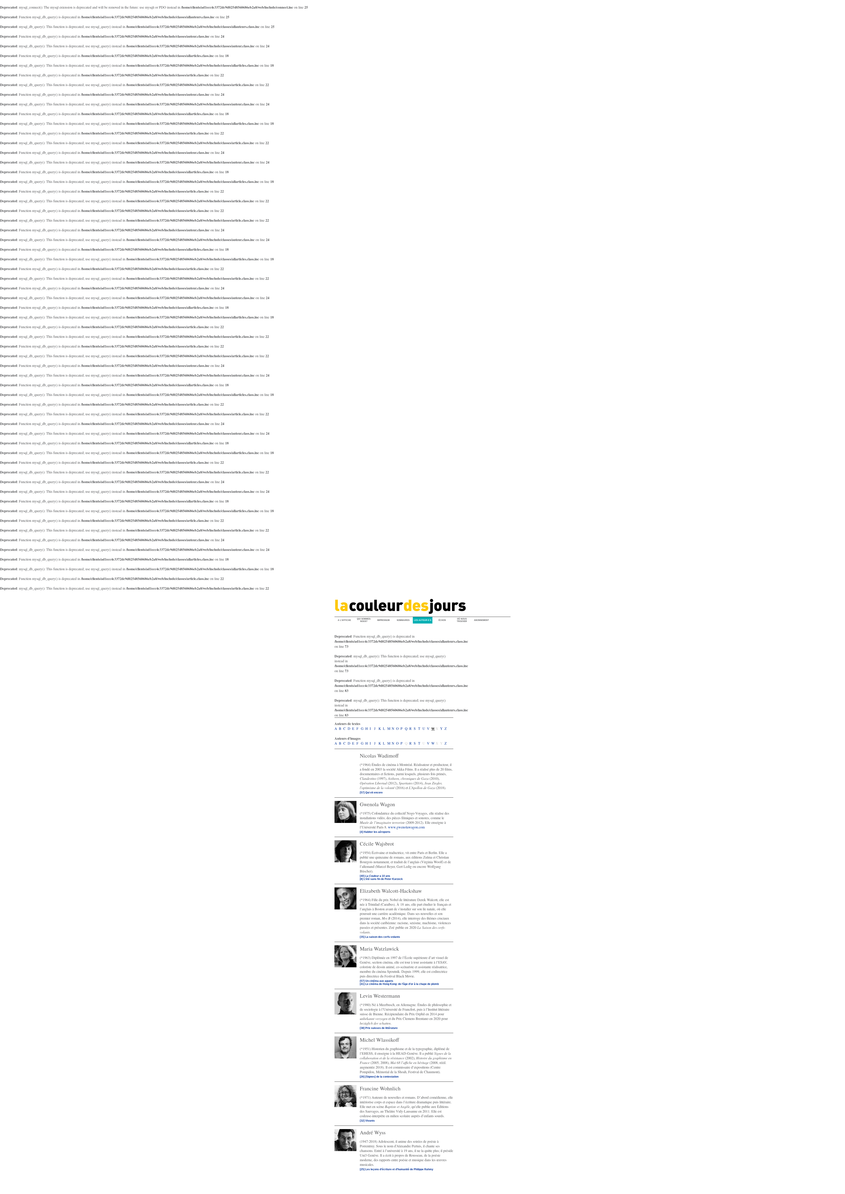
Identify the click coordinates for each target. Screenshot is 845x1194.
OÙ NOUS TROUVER (462, 620)
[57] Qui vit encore (371, 792)
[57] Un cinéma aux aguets (376, 980)
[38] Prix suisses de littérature (379, 1028)
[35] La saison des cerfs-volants (380, 936)
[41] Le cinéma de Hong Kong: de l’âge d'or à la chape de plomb (399, 984)
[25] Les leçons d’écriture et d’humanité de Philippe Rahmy (396, 1169)
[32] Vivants (367, 1120)
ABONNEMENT (481, 620)
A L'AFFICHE (344, 620)
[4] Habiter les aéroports (375, 831)
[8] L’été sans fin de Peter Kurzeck (381, 879)
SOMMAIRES (403, 620)
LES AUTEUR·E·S (422, 620)
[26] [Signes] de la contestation (379, 1076)
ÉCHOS (442, 620)
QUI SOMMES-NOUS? (364, 620)
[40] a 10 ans (375, 876)
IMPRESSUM (383, 620)
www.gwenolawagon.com (406, 827)
